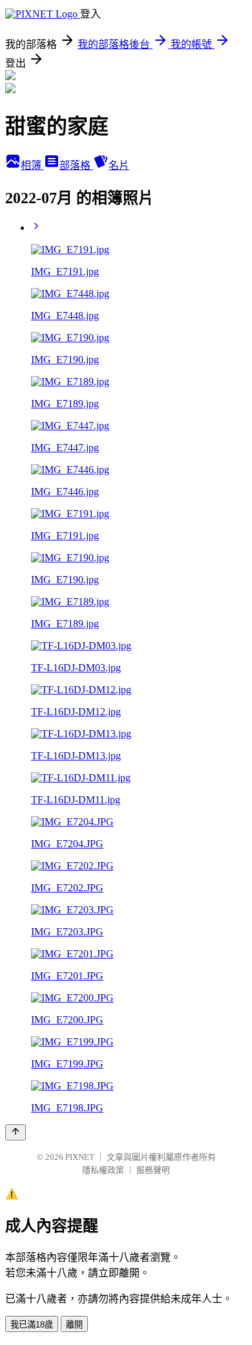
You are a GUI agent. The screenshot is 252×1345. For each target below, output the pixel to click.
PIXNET (79, 1157)
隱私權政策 (103, 1170)
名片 (119, 165)
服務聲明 (153, 1170)
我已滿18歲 (31, 1324)
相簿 (32, 165)
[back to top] (15, 1132)
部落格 (76, 165)
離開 (74, 1324)
